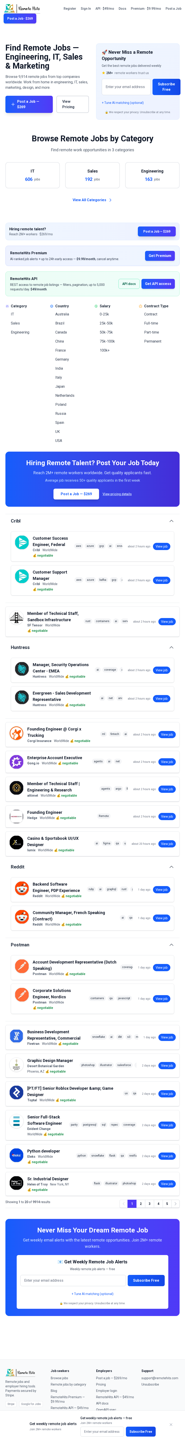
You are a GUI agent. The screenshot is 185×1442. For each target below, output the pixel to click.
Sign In (86, 8)
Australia (62, 314)
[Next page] (175, 1204)
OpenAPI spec (106, 1410)
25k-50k (106, 323)
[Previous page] (124, 1204)
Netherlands (64, 395)
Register (70, 8)
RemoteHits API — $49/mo (70, 1408)
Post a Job (173, 8)
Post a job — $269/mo (111, 1378)
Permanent (152, 341)
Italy (58, 377)
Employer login (106, 1391)
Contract (150, 314)
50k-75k (106, 332)
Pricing (101, 1384)
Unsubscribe (150, 1384)
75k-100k (107, 341)
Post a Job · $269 (20, 18)
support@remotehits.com (159, 1378)
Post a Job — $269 (28, 104)
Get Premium (160, 256)
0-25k (104, 314)
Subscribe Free (166, 87)
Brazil (59, 323)
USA (58, 441)
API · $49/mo (104, 8)
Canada (61, 332)
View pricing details (117, 494)
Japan (60, 386)
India (59, 368)
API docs (129, 284)
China (59, 341)
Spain (59, 422)
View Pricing (68, 104)
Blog (54, 1391)
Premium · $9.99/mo (146, 8)
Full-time (151, 323)
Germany (62, 359)
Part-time (151, 332)
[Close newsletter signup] (171, 1425)
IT (12, 314)
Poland (60, 404)
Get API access (158, 284)
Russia (60, 413)
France (60, 350)
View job (162, 546)
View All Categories (89, 200)
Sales (15, 323)
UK (57, 431)
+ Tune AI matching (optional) (123, 103)
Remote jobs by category (68, 1384)
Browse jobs (59, 1378)
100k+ (105, 350)
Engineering (20, 332)
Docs (122, 8)
